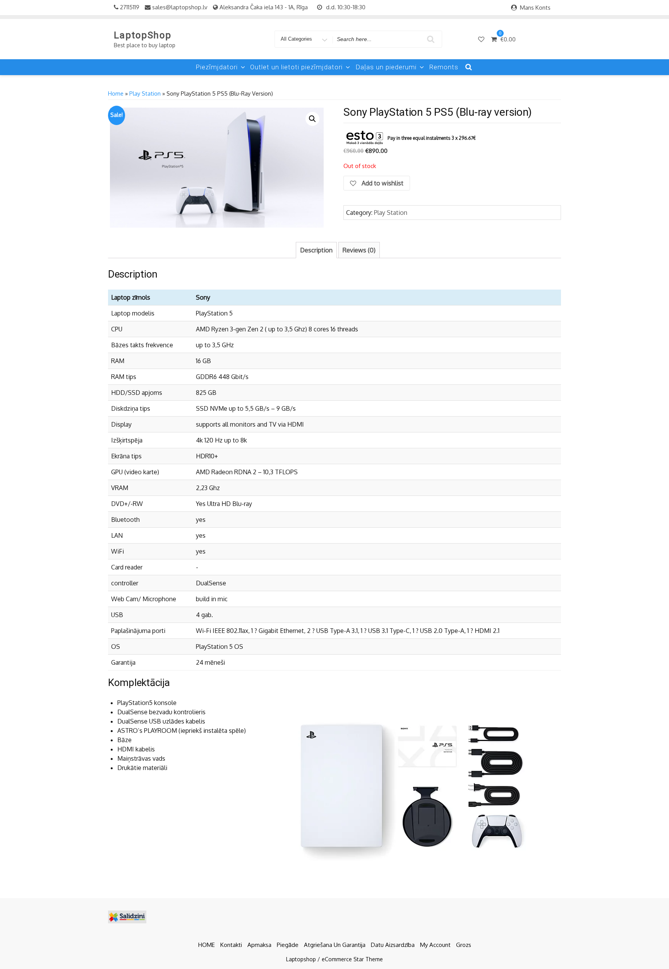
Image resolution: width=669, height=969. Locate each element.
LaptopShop (143, 35)
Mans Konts (535, 7)
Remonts (443, 67)
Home (116, 93)
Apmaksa (259, 944)
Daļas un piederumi (386, 67)
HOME (206, 944)
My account (435, 944)
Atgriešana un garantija (334, 944)
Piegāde (287, 944)
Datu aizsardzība (393, 944)
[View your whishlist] (482, 39)
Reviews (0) (359, 250)
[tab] (316, 250)
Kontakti (231, 944)
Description (316, 250)
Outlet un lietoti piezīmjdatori (296, 67)
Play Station (145, 93)
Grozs (463, 944)
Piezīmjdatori (217, 67)
